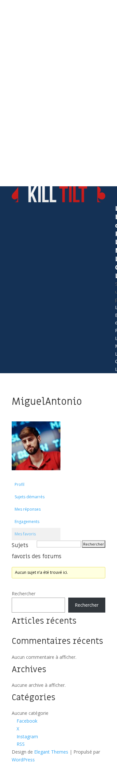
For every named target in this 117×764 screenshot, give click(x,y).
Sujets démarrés (30, 497)
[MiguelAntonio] (36, 475)
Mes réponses (28, 509)
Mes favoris (25, 534)
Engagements (27, 521)
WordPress (23, 760)
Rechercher (23, 593)
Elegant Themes (51, 752)
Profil (19, 484)
